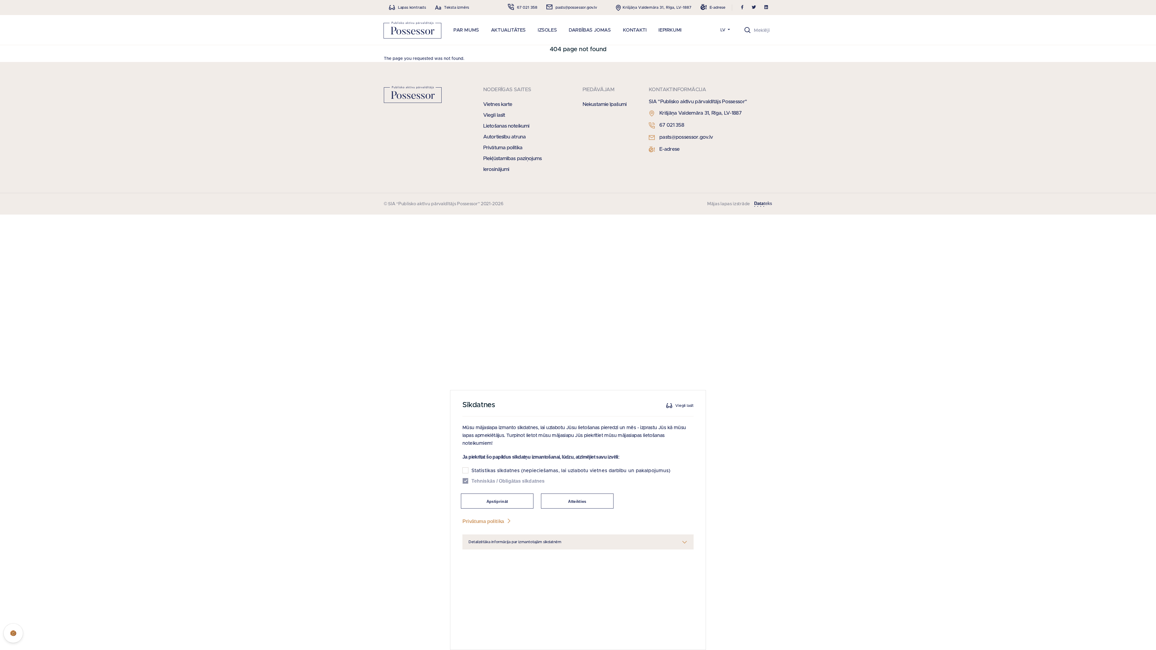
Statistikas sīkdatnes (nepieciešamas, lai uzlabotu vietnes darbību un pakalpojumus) (570, 470)
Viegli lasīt (494, 115)
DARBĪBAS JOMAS (590, 30)
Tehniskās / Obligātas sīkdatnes (508, 481)
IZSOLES (547, 30)
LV (723, 30)
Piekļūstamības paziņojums (512, 158)
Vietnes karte (497, 104)
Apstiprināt (497, 501)
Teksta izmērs (456, 8)
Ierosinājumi (496, 169)
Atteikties (577, 501)
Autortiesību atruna (504, 136)
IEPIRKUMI (669, 30)
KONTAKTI (635, 30)
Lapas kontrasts (412, 8)
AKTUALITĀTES (508, 30)
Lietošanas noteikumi (506, 125)
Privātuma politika (502, 147)
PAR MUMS (466, 30)
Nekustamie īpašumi (604, 104)
